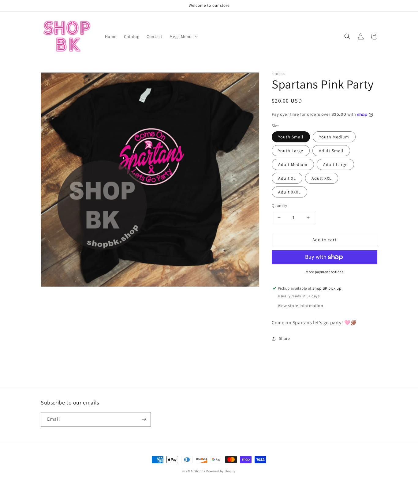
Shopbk (199, 471)
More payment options (324, 271)
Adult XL (287, 178)
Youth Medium (334, 137)
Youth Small (291, 137)
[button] (183, 36)
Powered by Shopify (221, 471)
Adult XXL (322, 178)
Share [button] (284, 338)
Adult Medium (293, 164)
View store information (300, 305)
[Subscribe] (144, 419)
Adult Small (331, 150)
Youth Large (290, 150)
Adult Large (335, 164)
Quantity (279, 205)
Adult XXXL (289, 192)
